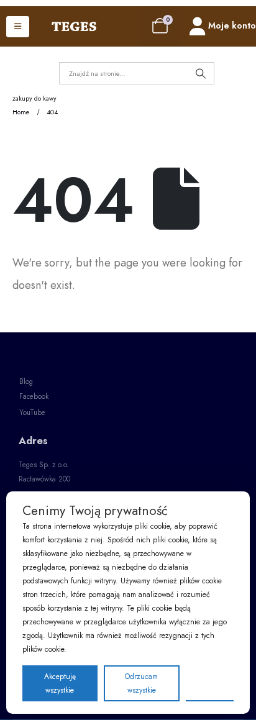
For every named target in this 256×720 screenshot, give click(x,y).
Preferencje (209, 682)
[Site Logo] (74, 26)
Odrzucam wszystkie (141, 683)
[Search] (200, 73)
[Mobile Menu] (17, 26)
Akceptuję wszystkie (60, 683)
